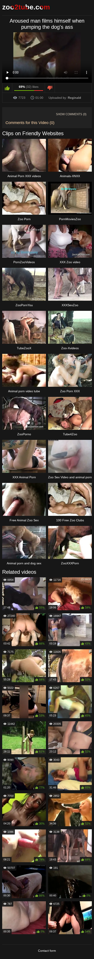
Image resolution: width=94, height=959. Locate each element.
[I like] (7, 88)
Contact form (47, 950)
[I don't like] (50, 88)
